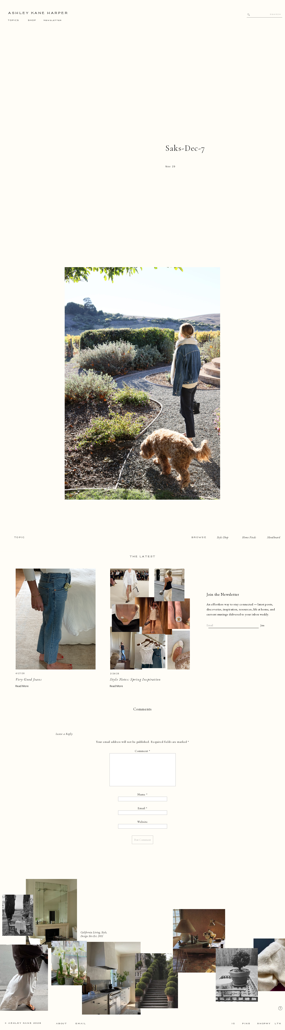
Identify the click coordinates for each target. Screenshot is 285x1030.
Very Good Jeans (28, 679)
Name (142, 794)
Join (262, 625)
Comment (142, 751)
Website (142, 822)
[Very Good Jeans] (56, 619)
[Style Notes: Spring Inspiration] (150, 619)
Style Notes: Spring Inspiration (135, 679)
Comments (142, 709)
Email (143, 808)
